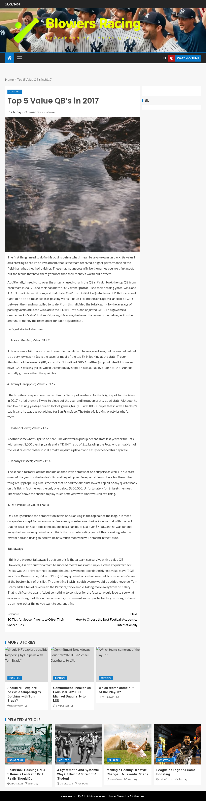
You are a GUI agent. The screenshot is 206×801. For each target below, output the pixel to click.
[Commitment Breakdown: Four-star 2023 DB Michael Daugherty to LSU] (72, 664)
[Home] (9, 58)
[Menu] (19, 58)
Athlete (64, 760)
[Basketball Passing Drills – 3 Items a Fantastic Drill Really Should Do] (28, 744)
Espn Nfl (14, 91)
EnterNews (117, 796)
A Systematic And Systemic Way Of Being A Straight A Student (78, 774)
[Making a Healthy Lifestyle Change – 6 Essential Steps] (127, 744)
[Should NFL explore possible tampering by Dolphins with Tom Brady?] (26, 664)
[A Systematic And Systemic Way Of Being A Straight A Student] (78, 744)
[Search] (164, 58)
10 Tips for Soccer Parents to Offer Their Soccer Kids (35, 619)
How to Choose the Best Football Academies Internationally (106, 619)
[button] (19, 58)
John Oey (16, 112)
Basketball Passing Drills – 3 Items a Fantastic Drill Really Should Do (27, 774)
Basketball (16, 760)
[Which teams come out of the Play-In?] (118, 664)
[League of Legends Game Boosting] (177, 744)
